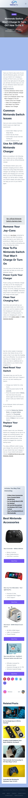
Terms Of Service (18, 795)
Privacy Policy (22, 793)
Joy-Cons (13, 235)
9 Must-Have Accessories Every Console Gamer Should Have (15, 497)
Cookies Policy (9, 795)
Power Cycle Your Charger (13, 100)
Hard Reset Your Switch (12, 104)
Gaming (14, 14)
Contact (14, 793)
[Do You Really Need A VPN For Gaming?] (14, 712)
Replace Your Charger (12, 106)
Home (3, 793)
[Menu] (25, 3)
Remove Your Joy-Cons (11, 94)
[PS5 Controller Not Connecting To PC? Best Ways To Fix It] (14, 751)
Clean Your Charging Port (13, 102)
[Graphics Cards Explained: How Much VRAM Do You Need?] (14, 732)
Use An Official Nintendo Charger (13, 92)
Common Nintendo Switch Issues (13, 90)
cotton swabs (15, 317)
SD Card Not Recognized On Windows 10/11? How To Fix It (14, 507)
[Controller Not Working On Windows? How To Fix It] (14, 771)
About (8, 793)
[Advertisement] (14, 52)
